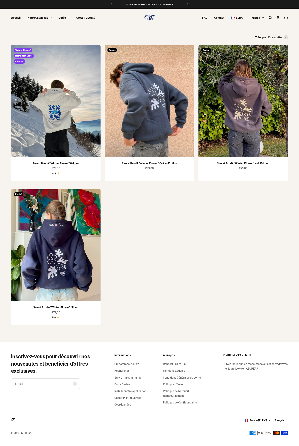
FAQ (204, 17)
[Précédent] (111, 4)
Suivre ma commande (128, 377)
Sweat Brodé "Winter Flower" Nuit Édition (243, 163)
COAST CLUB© (85, 17)
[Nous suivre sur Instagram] (13, 420)
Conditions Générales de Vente (182, 377)
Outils (62, 17)
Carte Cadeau (122, 384)
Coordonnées (122, 404)
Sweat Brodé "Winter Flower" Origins (56, 163)
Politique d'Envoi (173, 384)
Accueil (16, 17)
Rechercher (121, 370)
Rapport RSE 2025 (174, 363)
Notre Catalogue (38, 17)
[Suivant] (187, 4)
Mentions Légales (174, 370)
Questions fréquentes (127, 397)
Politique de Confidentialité (180, 402)
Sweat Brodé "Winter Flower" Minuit (55, 307)
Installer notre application (130, 391)
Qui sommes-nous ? (126, 363)
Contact (219, 17)
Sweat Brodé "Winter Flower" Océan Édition (149, 163)
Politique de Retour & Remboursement (176, 393)
